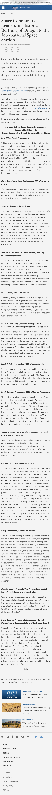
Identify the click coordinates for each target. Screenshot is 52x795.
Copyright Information (10, 781)
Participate (8, 761)
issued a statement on (38, 108)
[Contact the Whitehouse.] (34, 736)
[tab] (3, 7)
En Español (7, 773)
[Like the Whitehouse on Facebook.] (12, 736)
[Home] (28, 9)
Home (3, 13)
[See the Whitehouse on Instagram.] (8, 736)
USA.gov (6, 790)
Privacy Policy (8, 786)
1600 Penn (7, 766)
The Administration (11, 757)
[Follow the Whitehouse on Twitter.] (2, 736)
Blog (10, 13)
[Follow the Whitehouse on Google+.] (17, 736)
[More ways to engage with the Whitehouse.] (28, 736)
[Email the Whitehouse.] (41, 736)
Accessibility (7, 777)
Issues (6, 753)
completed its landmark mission (14, 91)
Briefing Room (9, 749)
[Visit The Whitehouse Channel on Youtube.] (22, 736)
